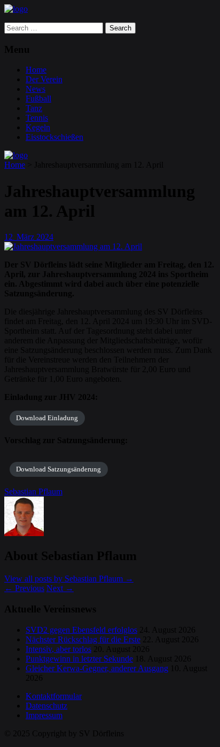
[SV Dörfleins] (16, 8)
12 (9, 236)
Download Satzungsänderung (58, 469)
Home (36, 69)
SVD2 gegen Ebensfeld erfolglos (81, 629)
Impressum (44, 715)
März (26, 236)
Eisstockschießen (54, 136)
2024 (44, 236)
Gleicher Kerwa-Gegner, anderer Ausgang (97, 668)
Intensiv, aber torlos (58, 649)
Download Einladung (47, 418)
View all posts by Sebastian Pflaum (68, 578)
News (35, 88)
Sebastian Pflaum (33, 491)
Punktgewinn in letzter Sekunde (79, 658)
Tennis (37, 117)
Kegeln (38, 127)
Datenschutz (46, 705)
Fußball (38, 98)
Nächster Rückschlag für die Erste (83, 639)
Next (60, 588)
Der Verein (44, 79)
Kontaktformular (54, 696)
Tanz (34, 108)
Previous (24, 588)
